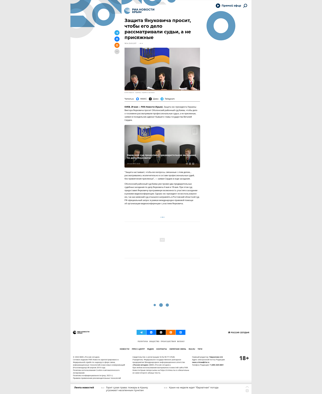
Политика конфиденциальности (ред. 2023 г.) (93, 375)
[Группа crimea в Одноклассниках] (171, 332)
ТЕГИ (200, 349)
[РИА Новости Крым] (139, 10)
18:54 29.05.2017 (130, 43)
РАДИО (150, 349)
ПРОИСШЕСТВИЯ (168, 341)
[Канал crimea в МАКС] (180, 332)
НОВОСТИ (124, 349)
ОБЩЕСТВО (154, 341)
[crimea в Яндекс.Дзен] (161, 332)
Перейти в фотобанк (148, 92)
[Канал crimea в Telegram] (141, 332)
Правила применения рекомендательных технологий (97, 378)
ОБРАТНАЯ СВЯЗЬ (177, 349)
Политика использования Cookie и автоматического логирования (96, 371)
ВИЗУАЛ (180, 341)
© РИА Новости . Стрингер (133, 92)
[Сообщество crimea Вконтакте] (151, 332)
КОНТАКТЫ (161, 349)
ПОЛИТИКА (143, 341)
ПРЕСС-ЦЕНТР (138, 349)
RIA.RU (192, 349)
